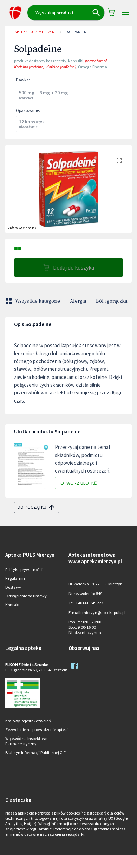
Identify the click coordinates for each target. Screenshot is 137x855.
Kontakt (12, 604)
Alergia (78, 301)
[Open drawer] (125, 13)
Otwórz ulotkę (78, 483)
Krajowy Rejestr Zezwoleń (28, 720)
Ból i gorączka (111, 301)
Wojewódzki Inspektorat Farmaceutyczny (26, 741)
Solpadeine (78, 32)
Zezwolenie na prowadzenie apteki (36, 729)
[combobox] (66, 13)
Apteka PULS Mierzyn (35, 32)
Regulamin (15, 578)
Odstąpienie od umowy (26, 595)
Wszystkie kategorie (37, 301)
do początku (32, 507)
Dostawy (13, 587)
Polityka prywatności (24, 569)
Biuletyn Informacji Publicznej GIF (35, 752)
